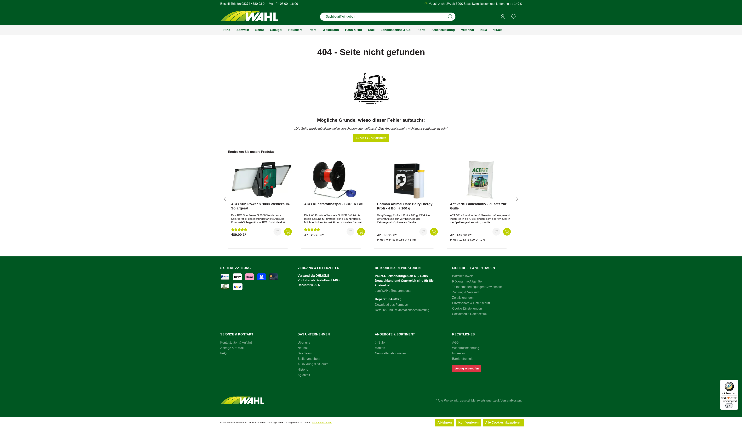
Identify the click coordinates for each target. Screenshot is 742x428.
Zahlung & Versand (465, 292)
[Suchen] (450, 17)
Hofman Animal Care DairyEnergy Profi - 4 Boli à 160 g (404, 206)
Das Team (304, 353)
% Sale (380, 342)
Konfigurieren (468, 422)
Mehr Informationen (322, 422)
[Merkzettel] (513, 16)
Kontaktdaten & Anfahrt (236, 342)
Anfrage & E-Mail (232, 348)
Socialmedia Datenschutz (469, 314)
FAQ (223, 353)
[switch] (729, 405)
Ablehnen (444, 422)
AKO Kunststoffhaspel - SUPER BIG (333, 204)
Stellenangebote (309, 358)
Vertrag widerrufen (467, 368)
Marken (380, 348)
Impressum (459, 353)
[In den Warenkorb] (288, 232)
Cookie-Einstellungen (467, 308)
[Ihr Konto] (502, 16)
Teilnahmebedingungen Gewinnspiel (477, 286)
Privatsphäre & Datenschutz (471, 303)
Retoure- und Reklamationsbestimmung (402, 310)
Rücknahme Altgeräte (467, 281)
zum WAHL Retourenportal (393, 290)
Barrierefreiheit (462, 358)
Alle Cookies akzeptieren (503, 422)
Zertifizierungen (463, 297)
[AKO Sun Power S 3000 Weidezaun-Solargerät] (261, 179)
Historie (303, 369)
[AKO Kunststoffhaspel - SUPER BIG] (334, 179)
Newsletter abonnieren (390, 353)
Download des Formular (391, 304)
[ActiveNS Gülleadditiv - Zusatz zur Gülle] (480, 179)
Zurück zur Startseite (371, 138)
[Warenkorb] (520, 16)
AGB (455, 342)
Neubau (303, 348)
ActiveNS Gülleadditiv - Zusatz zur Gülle (478, 206)
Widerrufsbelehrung (465, 348)
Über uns (304, 342)
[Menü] (735, 382)
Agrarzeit (304, 375)
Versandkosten (510, 400)
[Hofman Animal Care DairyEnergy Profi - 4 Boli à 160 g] (407, 179)
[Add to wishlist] (277, 232)
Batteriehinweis (462, 276)
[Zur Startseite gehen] (249, 16)
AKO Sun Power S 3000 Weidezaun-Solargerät (260, 206)
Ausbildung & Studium (313, 364)
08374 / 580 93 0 (253, 3)
